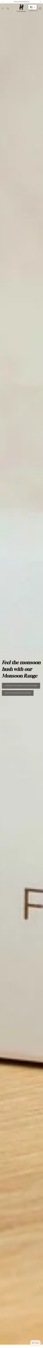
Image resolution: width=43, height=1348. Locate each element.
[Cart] (40, 8)
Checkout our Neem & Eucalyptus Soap (21, 686)
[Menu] (2, 8)
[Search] (8, 8)
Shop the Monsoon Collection (18, 693)
